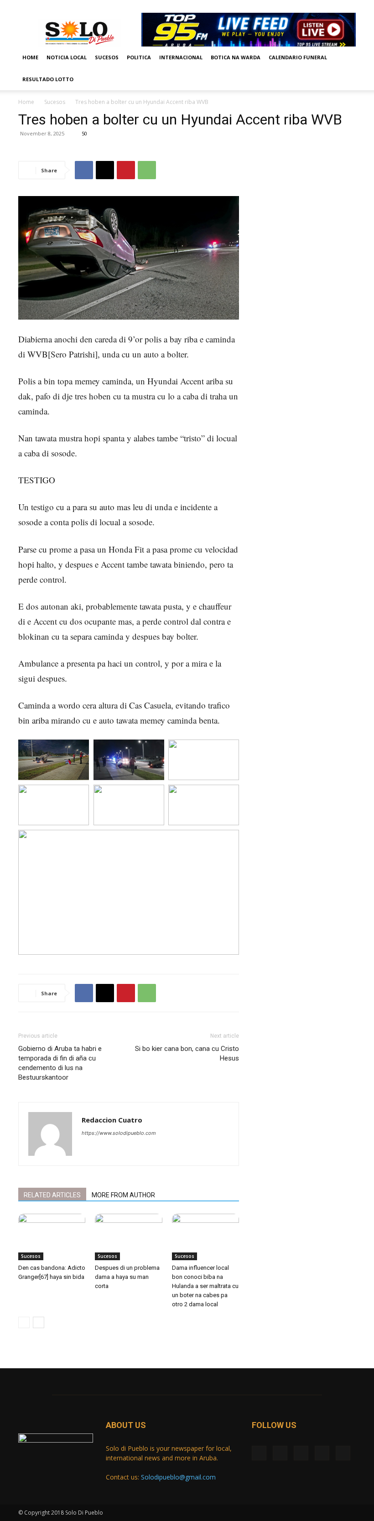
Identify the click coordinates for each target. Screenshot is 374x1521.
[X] (304, 6)
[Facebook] (289, 6)
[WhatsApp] (147, 170)
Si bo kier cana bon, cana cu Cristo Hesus (187, 1053)
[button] (345, 57)
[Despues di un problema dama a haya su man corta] (128, 1237)
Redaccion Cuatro (112, 1119)
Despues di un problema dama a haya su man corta (127, 1276)
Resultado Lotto (47, 79)
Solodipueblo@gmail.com (178, 1477)
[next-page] (38, 1322)
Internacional (181, 57)
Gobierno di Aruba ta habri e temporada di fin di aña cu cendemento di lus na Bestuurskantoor (60, 1063)
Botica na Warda (235, 57)
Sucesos (107, 57)
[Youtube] (349, 6)
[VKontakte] (334, 6)
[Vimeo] (319, 6)
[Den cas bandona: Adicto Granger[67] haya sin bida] (51, 1237)
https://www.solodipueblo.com (119, 1133)
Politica (139, 57)
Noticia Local (67, 57)
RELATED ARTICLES (52, 1195)
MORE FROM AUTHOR (123, 1195)
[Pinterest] (126, 170)
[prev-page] (24, 1322)
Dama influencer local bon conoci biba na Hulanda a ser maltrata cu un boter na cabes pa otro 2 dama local (205, 1286)
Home (30, 57)
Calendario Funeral (298, 57)
